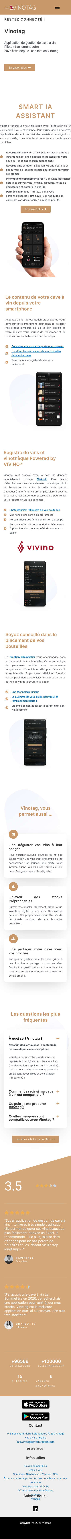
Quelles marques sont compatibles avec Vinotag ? (31, 1117)
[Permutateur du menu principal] (57, 7)
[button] (35, 1038)
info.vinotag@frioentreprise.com (35, 1441)
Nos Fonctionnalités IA (36, 1486)
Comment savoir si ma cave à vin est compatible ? (31, 1093)
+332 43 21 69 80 (35, 1437)
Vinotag (35, 1498)
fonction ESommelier (22, 657)
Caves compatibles (35, 1465)
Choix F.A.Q (35, 1469)
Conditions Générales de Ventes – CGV (35, 1474)
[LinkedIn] (35, 1509)
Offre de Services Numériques (35, 1490)
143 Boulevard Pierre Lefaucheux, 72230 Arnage (35, 1433)
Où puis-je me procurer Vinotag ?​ (27, 1105)
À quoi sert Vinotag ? (25, 1038)
